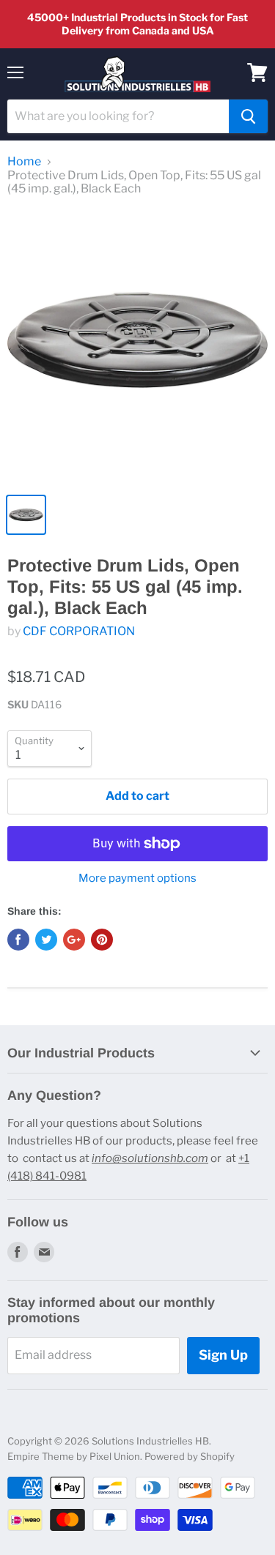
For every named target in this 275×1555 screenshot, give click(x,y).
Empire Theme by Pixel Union (73, 1456)
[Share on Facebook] (18, 940)
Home (24, 161)
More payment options (137, 878)
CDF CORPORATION (79, 631)
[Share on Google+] (74, 940)
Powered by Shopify (189, 1456)
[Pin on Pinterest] (102, 940)
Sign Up (223, 1355)
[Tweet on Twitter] (46, 940)
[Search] (248, 116)
